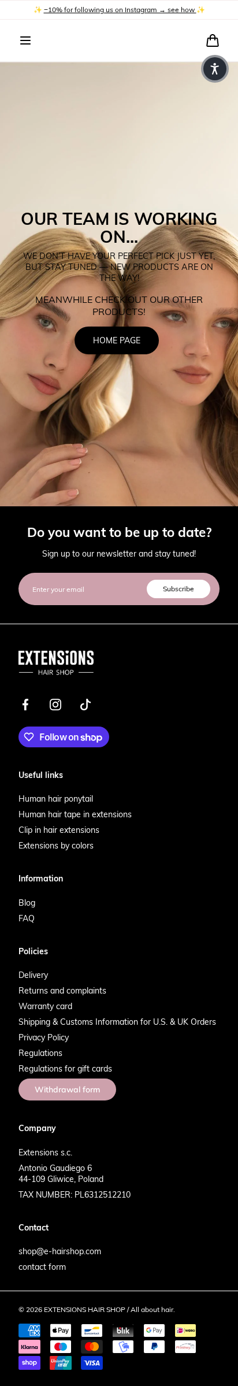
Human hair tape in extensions (75, 814)
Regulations (40, 1052)
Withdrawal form (67, 1089)
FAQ (26, 918)
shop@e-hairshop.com (59, 1251)
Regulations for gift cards (65, 1068)
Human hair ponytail (55, 798)
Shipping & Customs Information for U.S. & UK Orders (117, 1021)
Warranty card (45, 1005)
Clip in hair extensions (58, 829)
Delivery (33, 974)
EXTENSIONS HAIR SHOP (84, 1309)
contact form (42, 1266)
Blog (26, 902)
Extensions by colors (56, 845)
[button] (25, 40)
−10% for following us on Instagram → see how (120, 9)
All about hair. (153, 1309)
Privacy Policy (43, 1037)
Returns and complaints (62, 990)
